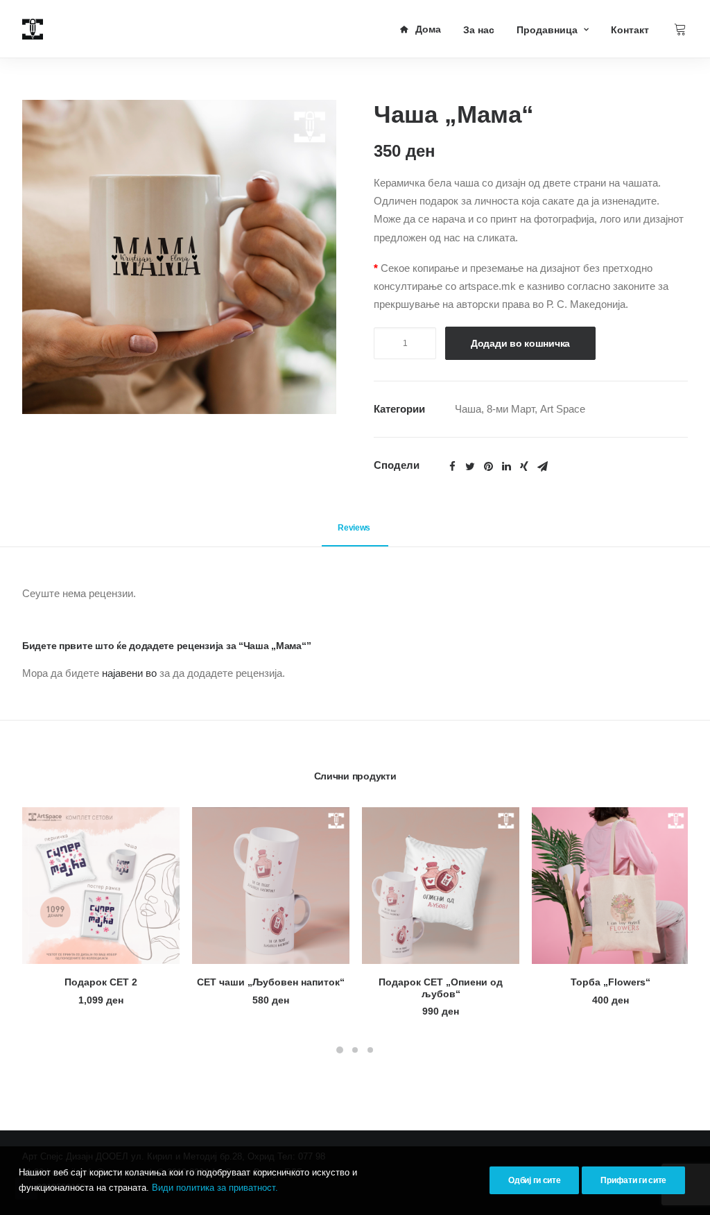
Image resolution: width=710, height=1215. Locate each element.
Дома (428, 29)
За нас (478, 29)
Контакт (630, 29)
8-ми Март (511, 409)
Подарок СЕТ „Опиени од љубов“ (441, 987)
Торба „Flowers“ (610, 982)
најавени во (129, 673)
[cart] (681, 29)
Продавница (547, 29)
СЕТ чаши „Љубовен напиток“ (271, 982)
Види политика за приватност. (215, 1187)
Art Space (562, 409)
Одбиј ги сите (534, 1180)
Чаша (468, 409)
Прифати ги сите (633, 1180)
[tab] (355, 533)
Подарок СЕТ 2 (100, 982)
